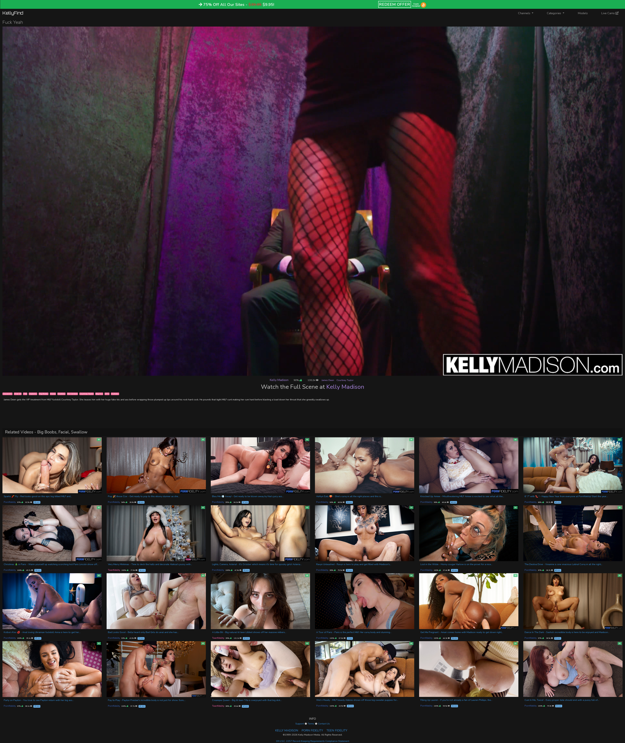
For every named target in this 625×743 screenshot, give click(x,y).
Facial (52, 394)
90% (296, 380)
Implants (32, 394)
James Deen (328, 380)
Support (299, 723)
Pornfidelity (10, 502)
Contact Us (324, 723)
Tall (25, 394)
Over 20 (17, 394)
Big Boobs (43, 394)
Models (583, 13)
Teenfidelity (114, 570)
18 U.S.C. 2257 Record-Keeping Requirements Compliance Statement (312, 741)
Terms (311, 723)
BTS (107, 394)
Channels (527, 13)
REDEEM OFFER (394, 4)
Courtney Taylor (345, 380)
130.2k (312, 380)
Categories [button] (554, 13)
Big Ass (99, 394)
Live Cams (608, 13)
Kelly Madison (279, 380)
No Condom (72, 394)
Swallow (61, 394)
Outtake (114, 394)
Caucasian (7, 394)
